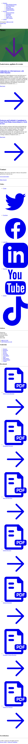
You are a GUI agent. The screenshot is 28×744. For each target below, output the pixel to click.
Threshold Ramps (10, 6)
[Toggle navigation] (0, 26)
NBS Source (6, 358)
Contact (5, 19)
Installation (8, 14)
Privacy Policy (3, 742)
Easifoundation (6, 359)
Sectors (4, 351)
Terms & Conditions (12, 742)
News (4, 357)
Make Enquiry (3, 180)
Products (5, 3)
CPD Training (9, 18)
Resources (5, 350)
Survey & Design (10, 12)
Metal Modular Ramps (11, 4)
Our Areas (5, 354)
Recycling (8, 15)
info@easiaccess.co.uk (6, 341)
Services (5, 11)
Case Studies (6, 355)
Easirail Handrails (10, 10)
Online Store (3, 23)
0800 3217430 (9, 22)
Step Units (8, 7)
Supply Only (9, 16)
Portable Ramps (9, 8)
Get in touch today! (4, 176)
